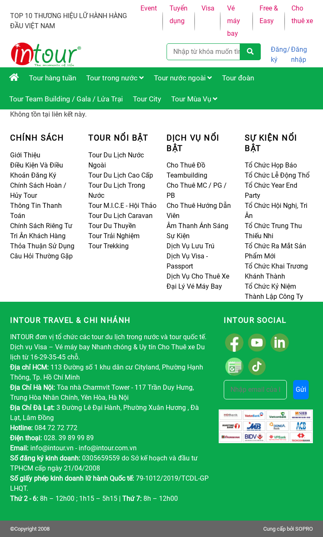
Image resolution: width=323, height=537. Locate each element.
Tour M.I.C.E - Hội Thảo (122, 206)
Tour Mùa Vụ (192, 99)
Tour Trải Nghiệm (114, 236)
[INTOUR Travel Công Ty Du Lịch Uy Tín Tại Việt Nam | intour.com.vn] (14, 77)
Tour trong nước (112, 78)
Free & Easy (268, 14)
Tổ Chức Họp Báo (271, 165)
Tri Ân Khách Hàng (38, 236)
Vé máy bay (233, 20)
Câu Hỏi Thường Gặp (41, 256)
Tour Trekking (108, 246)
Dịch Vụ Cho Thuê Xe (198, 276)
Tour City (147, 99)
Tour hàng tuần (52, 78)
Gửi (301, 389)
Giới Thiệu (25, 155)
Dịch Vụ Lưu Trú (190, 246)
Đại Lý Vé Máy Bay (194, 286)
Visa (207, 8)
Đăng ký (279, 54)
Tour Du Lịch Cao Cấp (120, 175)
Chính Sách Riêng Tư (41, 226)
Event (148, 8)
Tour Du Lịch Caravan (120, 216)
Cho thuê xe (302, 14)
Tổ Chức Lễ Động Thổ (277, 175)
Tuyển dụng (178, 14)
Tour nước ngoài (180, 78)
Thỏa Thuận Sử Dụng (42, 246)
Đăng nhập (299, 54)
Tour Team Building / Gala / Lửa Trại (66, 99)
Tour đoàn (238, 78)
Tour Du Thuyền (112, 226)
